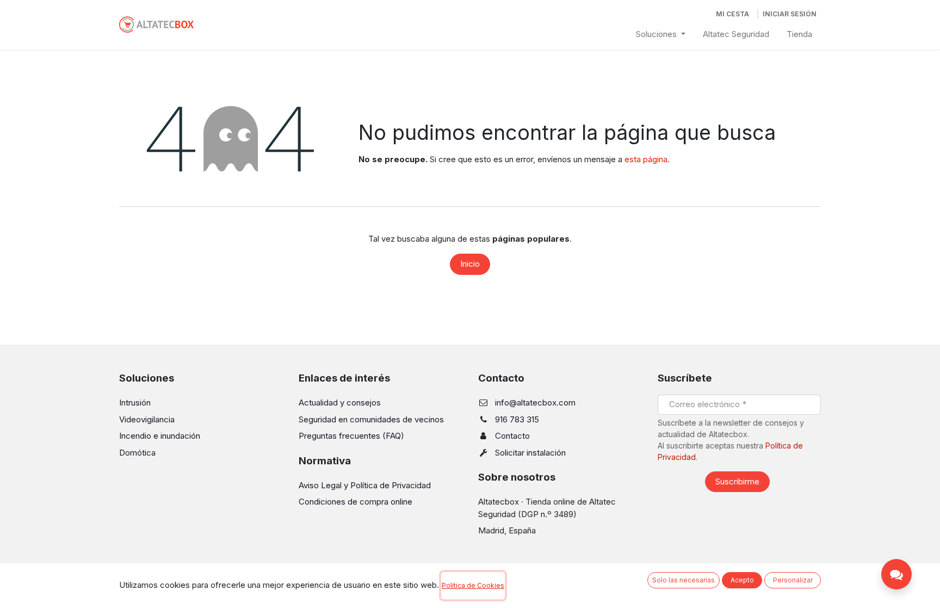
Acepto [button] (742, 580)
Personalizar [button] (793, 580)
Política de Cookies (473, 585)
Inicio (470, 264)
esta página (645, 159)
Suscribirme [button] (737, 481)
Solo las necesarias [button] (683, 580)
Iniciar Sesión (790, 14)
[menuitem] (660, 34)
